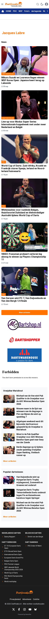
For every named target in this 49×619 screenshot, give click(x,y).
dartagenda (36, 11)
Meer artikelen (24, 312)
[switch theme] (42, 4)
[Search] (37, 4)
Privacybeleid (15, 599)
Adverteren (26, 599)
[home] (2, 11)
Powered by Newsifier (24, 614)
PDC (15, 11)
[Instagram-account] (24, 609)
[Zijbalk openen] (2, 4)
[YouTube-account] (30, 609)
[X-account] (13, 609)
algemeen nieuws (8, 118)
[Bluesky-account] (35, 609)
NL (44, 11)
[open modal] (46, 4)
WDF (20, 11)
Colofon (36, 599)
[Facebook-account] (19, 609)
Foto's (27, 11)
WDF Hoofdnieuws (8, 74)
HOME (8, 11)
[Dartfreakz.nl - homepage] (13, 4)
